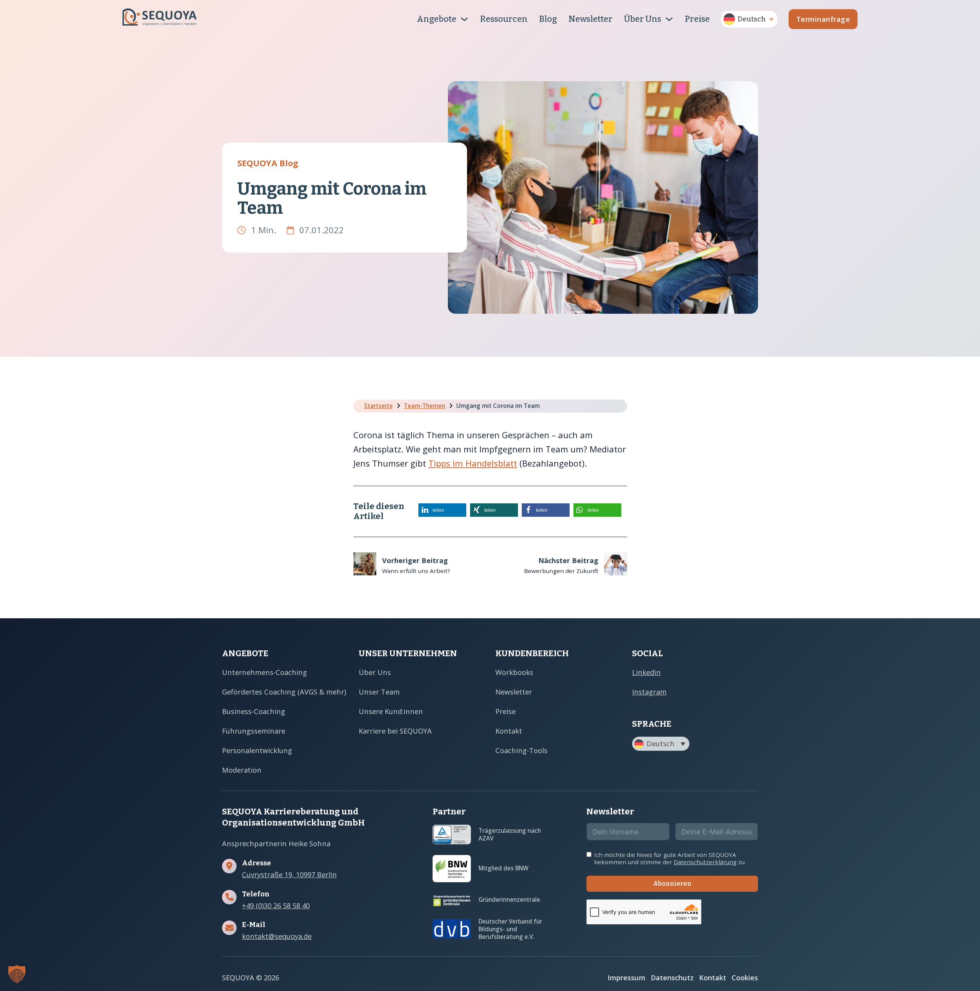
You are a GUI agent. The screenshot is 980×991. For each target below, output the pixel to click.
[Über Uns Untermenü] (669, 19)
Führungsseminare (253, 730)
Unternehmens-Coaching (264, 672)
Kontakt (508, 730)
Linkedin (646, 672)
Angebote (436, 19)
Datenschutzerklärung (705, 862)
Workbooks (514, 672)
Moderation (241, 770)
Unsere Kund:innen (391, 711)
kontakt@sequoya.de (277, 936)
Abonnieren (672, 883)
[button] (749, 19)
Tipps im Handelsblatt (472, 463)
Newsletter (590, 19)
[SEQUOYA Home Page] (159, 19)
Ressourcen (504, 19)
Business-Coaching (253, 711)
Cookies (745, 977)
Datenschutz (672, 977)
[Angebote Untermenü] (464, 19)
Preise (697, 19)
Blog (548, 19)
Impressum (626, 977)
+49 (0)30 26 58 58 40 (276, 905)
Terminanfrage (823, 19)
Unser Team (379, 691)
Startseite (378, 406)
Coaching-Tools (521, 750)
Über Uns (642, 19)
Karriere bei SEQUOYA (395, 730)
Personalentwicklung (257, 750)
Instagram (649, 691)
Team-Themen (424, 406)
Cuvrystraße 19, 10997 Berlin (289, 874)
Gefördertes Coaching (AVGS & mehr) (284, 691)
